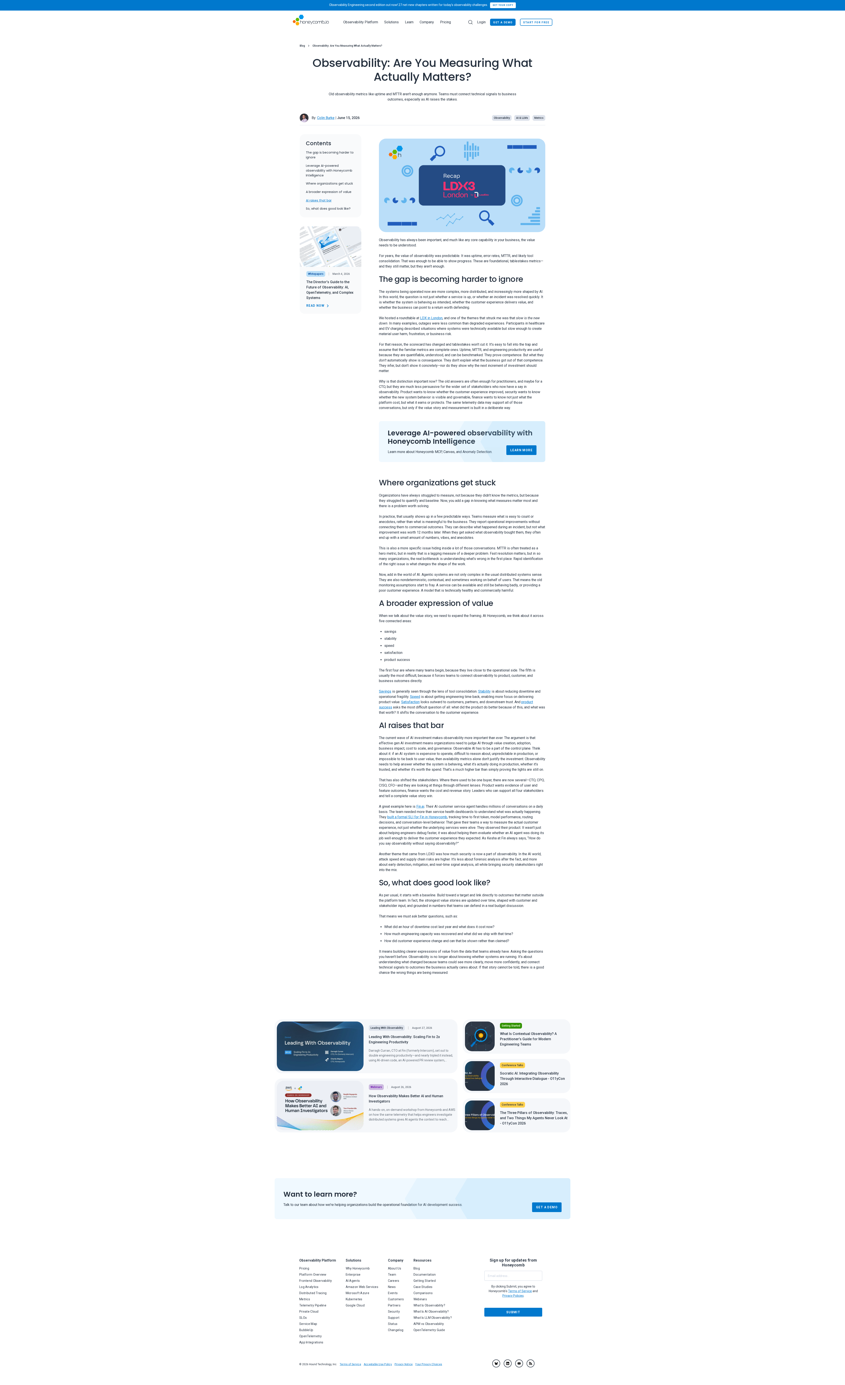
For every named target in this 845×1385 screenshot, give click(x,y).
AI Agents (353, 1280)
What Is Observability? (429, 1305)
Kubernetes (354, 1299)
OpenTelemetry (310, 1336)
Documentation (424, 1274)
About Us (394, 1268)
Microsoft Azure (357, 1293)
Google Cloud (355, 1305)
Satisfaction (410, 702)
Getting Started (424, 1280)
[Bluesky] (496, 1363)
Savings (385, 691)
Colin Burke (325, 118)
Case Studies (422, 1287)
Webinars (420, 1299)
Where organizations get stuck (329, 184)
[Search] (470, 22)
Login (481, 22)
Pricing (445, 22)
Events (393, 1293)
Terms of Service (350, 1364)
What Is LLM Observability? (432, 1317)
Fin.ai (420, 806)
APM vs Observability (428, 1324)
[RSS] (531, 1363)
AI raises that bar (319, 200)
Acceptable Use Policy (378, 1364)
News (392, 1287)
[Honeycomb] (311, 22)
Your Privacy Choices (428, 1364)
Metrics (304, 1299)
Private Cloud (309, 1311)
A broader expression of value (328, 192)
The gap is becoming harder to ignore (330, 155)
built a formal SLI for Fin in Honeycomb (417, 817)
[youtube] (519, 1363)
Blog (302, 45)
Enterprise (353, 1274)
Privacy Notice (404, 1364)
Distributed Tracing (313, 1293)
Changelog (396, 1330)
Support (394, 1317)
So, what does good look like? (328, 209)
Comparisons (423, 1293)
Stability (484, 691)
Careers (393, 1280)
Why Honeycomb (358, 1268)
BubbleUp (306, 1330)
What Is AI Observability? (431, 1311)
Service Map (308, 1324)
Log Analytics (309, 1287)
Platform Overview (313, 1274)
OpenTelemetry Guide (429, 1330)
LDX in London (431, 318)
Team (392, 1274)
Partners (394, 1305)
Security (394, 1311)
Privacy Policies (513, 1295)
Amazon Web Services (362, 1287)
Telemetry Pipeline (312, 1305)
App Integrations (311, 1342)
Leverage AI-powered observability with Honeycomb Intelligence (329, 170)
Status (393, 1324)
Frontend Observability (315, 1280)
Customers (396, 1299)
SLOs (303, 1317)
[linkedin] (508, 1363)
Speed (415, 697)
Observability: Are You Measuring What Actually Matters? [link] (347, 45)
